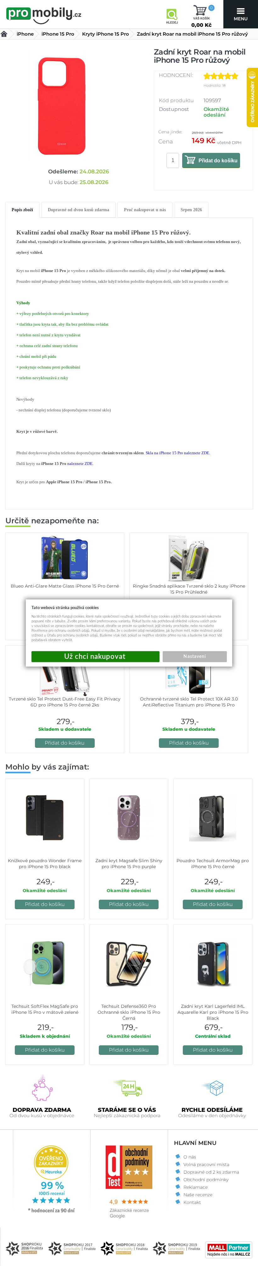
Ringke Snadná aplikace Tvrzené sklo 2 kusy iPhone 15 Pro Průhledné (189, 589)
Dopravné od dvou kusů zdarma (78, 209)
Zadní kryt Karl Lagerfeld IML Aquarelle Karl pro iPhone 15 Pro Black (212, 1012)
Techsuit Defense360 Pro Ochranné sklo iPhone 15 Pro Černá (129, 1012)
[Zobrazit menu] (240, 14)
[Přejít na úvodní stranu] (44, 14)
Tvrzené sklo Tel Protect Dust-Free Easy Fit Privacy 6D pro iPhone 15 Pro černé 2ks (65, 702)
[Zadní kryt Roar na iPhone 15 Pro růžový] (62, 106)
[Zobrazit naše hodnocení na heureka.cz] (51, 1212)
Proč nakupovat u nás (145, 209)
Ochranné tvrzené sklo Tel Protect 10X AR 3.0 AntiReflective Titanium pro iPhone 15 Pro (189, 702)
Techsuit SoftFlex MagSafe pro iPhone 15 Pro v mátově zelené (44, 1009)
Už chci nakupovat (95, 656)
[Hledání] (171, 14)
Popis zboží (22, 209)
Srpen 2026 (191, 209)
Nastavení (194, 656)
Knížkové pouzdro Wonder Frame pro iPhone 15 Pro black (44, 863)
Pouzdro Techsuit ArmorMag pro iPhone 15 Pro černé (213, 863)
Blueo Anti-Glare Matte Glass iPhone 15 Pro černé (65, 586)
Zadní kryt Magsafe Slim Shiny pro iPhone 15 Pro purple (128, 863)
